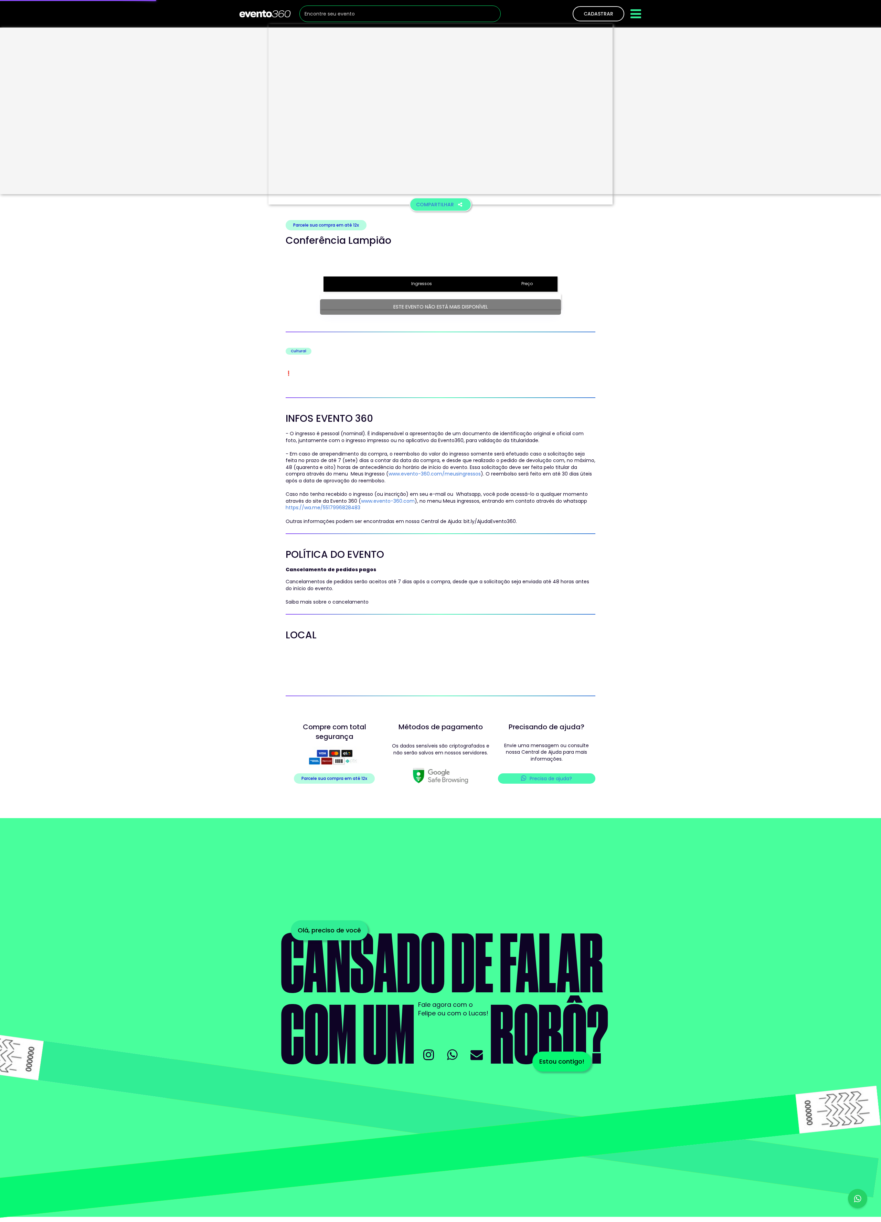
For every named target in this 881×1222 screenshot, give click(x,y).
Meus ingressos (461, 501)
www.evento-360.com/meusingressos (435, 473)
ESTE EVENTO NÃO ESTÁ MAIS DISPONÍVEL (440, 306)
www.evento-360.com (388, 501)
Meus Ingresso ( (369, 473)
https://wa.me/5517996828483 (323, 507)
